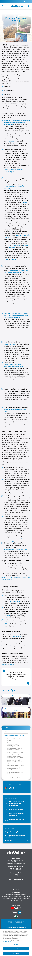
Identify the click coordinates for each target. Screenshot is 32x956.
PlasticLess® (17, 636)
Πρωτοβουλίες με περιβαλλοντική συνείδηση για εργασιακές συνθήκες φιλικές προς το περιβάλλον (15, 767)
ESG (5, 731)
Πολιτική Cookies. (7, 941)
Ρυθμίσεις (16, 944)
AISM (8, 616)
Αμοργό (25, 245)
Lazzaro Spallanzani (8, 665)
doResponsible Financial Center (12, 777)
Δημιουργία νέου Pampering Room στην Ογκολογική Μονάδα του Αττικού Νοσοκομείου (17, 122)
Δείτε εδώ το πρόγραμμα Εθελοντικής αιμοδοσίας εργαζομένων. (16, 540)
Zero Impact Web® (7, 646)
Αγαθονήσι (26, 235)
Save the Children (15, 601)
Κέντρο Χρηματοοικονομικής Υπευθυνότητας (13, 170)
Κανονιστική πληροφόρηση (16, 927)
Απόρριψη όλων (16, 948)
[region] (16, 942)
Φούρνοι (19, 235)
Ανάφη (25, 202)
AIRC (5, 624)
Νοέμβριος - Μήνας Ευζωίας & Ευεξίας (14, 739)
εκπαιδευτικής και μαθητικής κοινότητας (14, 187)
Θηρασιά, (17, 245)
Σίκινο (7, 237)
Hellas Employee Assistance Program (16, 549)
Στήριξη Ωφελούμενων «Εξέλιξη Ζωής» (15, 773)
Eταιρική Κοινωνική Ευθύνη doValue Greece (14, 736)
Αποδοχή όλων (16, 953)
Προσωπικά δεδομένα (16, 922)
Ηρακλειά (12, 247)
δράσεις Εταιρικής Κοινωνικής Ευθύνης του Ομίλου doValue (15, 578)
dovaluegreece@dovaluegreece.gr (16, 863)
